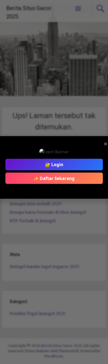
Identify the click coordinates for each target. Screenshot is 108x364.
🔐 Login (54, 164)
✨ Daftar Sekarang (54, 178)
